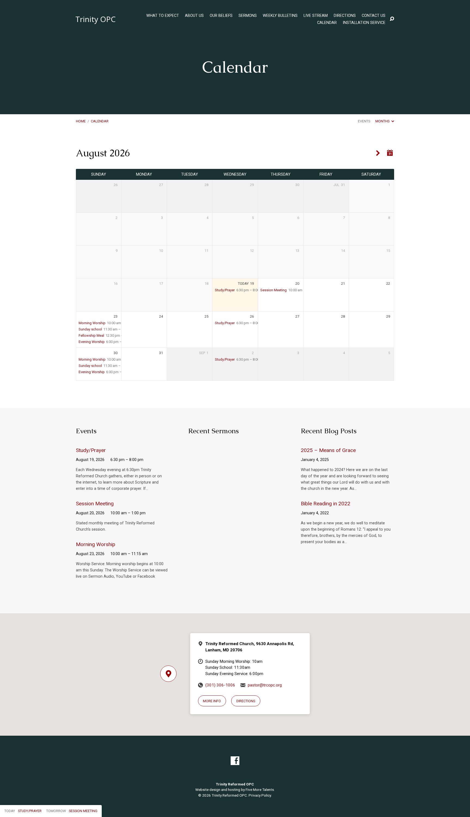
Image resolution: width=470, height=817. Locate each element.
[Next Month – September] (378, 153)
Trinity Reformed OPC (229, 795)
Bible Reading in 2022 (325, 503)
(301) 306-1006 (220, 685)
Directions (345, 16)
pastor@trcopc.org (265, 685)
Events (364, 121)
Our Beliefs (221, 16)
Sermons (248, 16)
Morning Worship (92, 323)
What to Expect (162, 16)
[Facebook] (235, 760)
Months (382, 121)
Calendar (327, 23)
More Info (212, 701)
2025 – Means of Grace (328, 450)
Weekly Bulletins (280, 16)
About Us (194, 16)
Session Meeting (273, 290)
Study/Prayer (225, 290)
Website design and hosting (217, 789)
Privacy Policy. (260, 795)
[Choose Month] (390, 153)
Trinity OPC (95, 19)
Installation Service (364, 23)
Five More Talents (260, 789)
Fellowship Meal (91, 335)
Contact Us (373, 16)
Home (81, 121)
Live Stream (316, 16)
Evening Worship (92, 342)
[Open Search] (392, 19)
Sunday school (90, 329)
